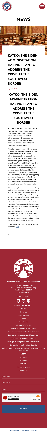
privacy (34, 430)
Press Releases (23, 315)
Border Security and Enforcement (23, 328)
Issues (23, 309)
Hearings (23, 312)
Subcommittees (23, 325)
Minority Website (23, 296)
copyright (25, 430)
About (23, 354)
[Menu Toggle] (42, 6)
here (17, 227)
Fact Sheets (23, 322)
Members (23, 361)
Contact (23, 364)
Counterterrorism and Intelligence (23, 338)
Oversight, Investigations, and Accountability (23, 342)
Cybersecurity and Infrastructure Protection (23, 332)
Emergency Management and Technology (23, 335)
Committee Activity (23, 305)
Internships (23, 370)
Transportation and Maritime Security (23, 345)
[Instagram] (29, 301)
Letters (23, 319)
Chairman (23, 357)
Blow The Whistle (23, 367)
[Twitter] (18, 301)
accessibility (14, 430)
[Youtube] (23, 301)
